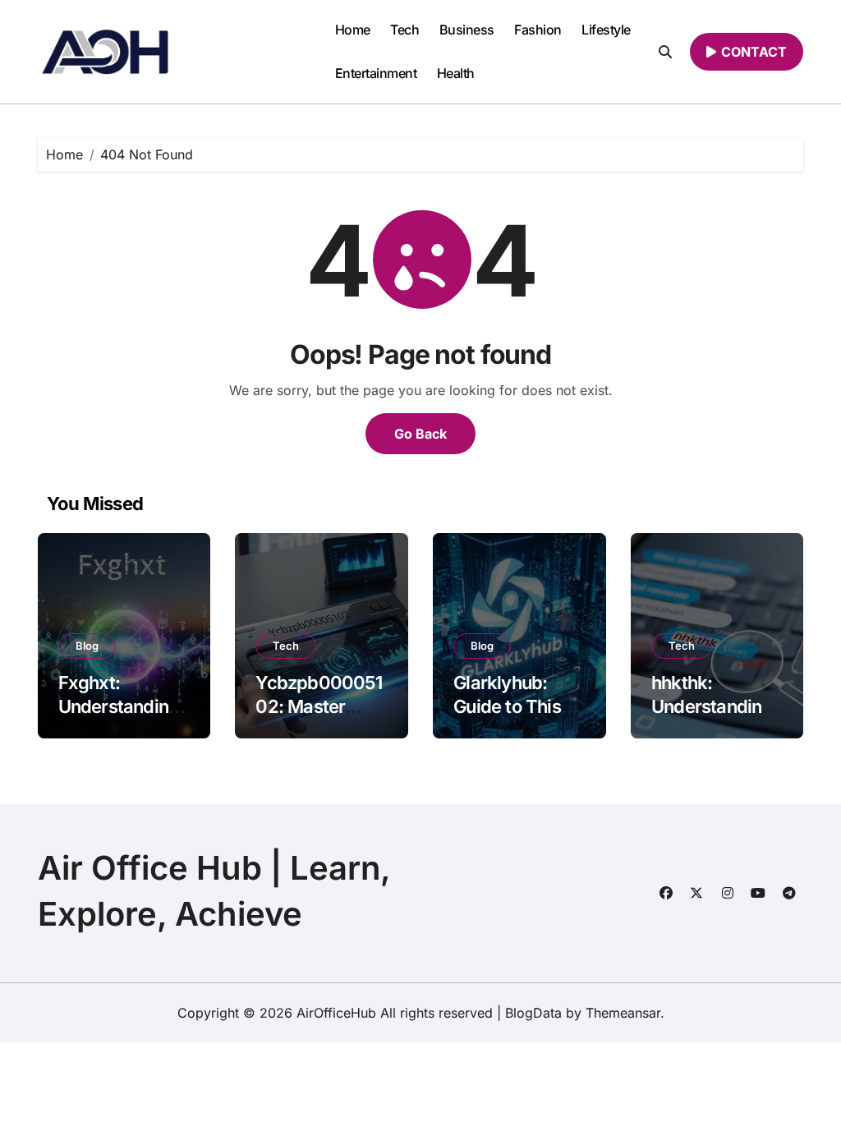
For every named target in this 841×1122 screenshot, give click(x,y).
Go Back (420, 433)
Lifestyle (606, 29)
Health (456, 73)
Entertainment (376, 73)
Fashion (538, 29)
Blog (87, 645)
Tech (404, 29)
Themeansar (623, 1013)
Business (466, 29)
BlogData (533, 1013)
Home (352, 29)
